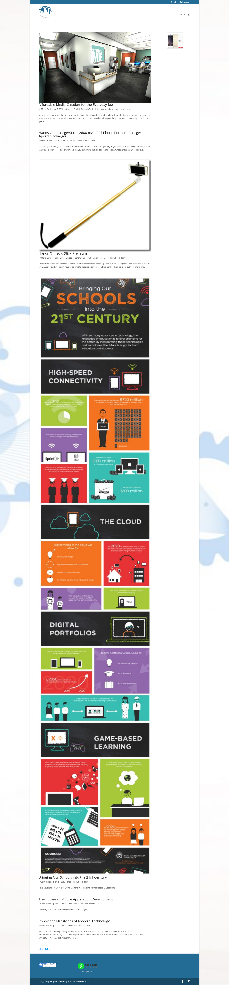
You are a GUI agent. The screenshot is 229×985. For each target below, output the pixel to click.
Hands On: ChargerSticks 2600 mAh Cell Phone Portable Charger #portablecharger (90, 134)
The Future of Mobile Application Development (76, 899)
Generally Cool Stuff (73, 109)
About (182, 15)
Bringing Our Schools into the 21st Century (73, 877)
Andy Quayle (46, 140)
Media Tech (88, 109)
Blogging (69, 258)
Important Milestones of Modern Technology (74, 921)
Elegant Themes (57, 981)
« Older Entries (45, 949)
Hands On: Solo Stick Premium (63, 253)
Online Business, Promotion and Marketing (112, 109)
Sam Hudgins (46, 882)
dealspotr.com (87, 972)
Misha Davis (46, 109)
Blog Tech (72, 903)
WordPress (83, 981)
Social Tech (120, 258)
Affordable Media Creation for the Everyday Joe (76, 104)
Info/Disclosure (184, 2)
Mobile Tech (109, 258)
